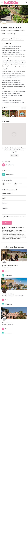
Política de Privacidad (19, 216)
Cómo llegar (14, 155)
